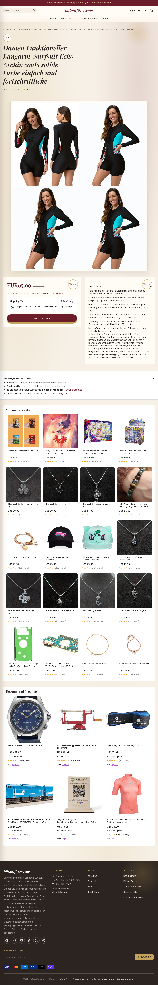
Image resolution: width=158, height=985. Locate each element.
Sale (105, 18)
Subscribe (144, 957)
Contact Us (93, 881)
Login (132, 10)
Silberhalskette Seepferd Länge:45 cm (96, 505)
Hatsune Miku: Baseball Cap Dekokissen (56, 558)
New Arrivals (90, 18)
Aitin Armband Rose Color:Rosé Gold (134, 663)
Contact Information (133, 897)
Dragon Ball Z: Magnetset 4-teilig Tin (23, 451)
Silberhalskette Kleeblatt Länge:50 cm (22, 611)
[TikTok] (29, 940)
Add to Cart (42, 318)
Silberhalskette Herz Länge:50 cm (59, 504)
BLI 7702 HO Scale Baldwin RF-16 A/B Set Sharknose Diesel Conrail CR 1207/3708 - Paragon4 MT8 (29, 820)
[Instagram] (14, 940)
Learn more (56, 293)
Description (95, 286)
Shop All (66, 18)
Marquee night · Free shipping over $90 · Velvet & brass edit (79, 2)
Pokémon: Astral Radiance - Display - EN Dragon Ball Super (134, 452)
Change (70, 301)
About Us (92, 875)
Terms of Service (132, 886)
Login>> (15, 764)
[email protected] (74, 389)
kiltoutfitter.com (79, 10)
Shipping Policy (131, 891)
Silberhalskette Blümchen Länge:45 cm (23, 505)
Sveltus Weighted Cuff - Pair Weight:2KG (123, 745)
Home (53, 18)
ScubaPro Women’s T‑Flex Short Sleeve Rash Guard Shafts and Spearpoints (128, 820)
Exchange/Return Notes (17, 378)
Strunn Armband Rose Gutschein (22, 557)
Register (142, 10)
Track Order (94, 891)
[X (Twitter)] (36, 940)
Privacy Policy (130, 881)
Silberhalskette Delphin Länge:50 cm (134, 610)
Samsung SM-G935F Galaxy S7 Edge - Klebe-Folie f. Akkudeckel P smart (23, 664)
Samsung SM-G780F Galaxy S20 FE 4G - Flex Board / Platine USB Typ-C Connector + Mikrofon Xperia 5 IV (60, 665)
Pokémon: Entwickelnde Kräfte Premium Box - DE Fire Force (94, 452)
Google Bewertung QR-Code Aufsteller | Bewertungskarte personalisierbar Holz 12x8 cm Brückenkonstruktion (77, 821)
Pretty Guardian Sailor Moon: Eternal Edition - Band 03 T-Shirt (60, 452)
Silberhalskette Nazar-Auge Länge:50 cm (130, 558)
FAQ (90, 886)
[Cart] (151, 10)
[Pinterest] (44, 940)
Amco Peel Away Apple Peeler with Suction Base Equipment (76, 746)
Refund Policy (130, 875)
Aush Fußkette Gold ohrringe (94, 663)
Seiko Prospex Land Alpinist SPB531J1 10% (25, 745)
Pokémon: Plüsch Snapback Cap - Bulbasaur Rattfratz (96, 558)
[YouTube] (22, 940)
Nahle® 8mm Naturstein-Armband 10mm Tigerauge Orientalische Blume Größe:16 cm (134, 505)
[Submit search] (34, 10)
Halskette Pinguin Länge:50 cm (95, 610)
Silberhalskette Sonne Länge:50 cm (59, 610)
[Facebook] (7, 940)
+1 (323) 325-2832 (61, 883)
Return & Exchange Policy (58, 393)
